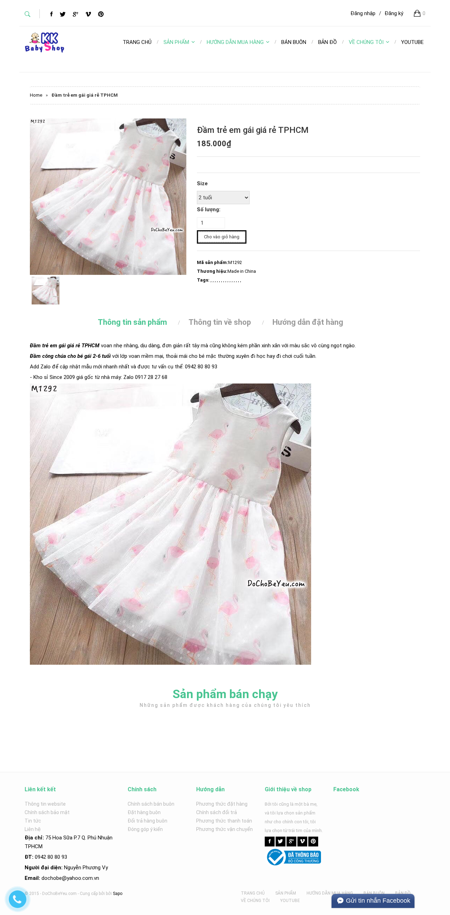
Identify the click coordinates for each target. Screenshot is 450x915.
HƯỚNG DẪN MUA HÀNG (235, 42)
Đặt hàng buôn (144, 812)
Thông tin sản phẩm (132, 322)
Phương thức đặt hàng (222, 804)
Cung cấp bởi (92, 893)
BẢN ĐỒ (403, 893)
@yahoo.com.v (79, 878)
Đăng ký (394, 13)
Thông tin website (45, 804)
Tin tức (33, 821)
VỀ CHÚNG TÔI (366, 42)
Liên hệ (33, 829)
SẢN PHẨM (176, 42)
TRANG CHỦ (253, 893)
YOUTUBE (290, 900)
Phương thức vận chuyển (224, 829)
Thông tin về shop (219, 322)
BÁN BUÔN (374, 893)
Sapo (117, 893)
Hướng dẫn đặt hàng (307, 322)
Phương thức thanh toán (224, 821)
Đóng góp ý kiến (145, 829)
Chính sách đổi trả (216, 812)
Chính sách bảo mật (47, 812)
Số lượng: (208, 209)
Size (202, 183)
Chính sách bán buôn (151, 804)
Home (36, 95)
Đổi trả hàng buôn (147, 821)
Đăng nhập (363, 13)
